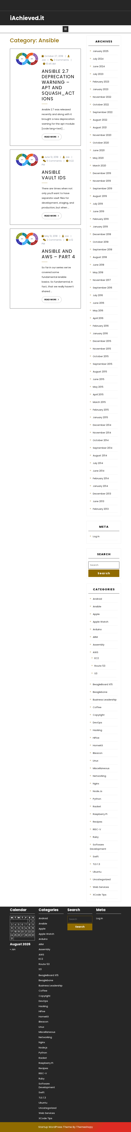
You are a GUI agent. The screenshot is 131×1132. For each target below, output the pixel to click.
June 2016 (98, 303)
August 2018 (100, 257)
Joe (44, 60)
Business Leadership (105, 699)
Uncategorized (102, 879)
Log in (96, 536)
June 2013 (98, 501)
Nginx (96, 783)
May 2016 (98, 310)
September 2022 (102, 112)
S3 (95, 673)
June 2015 (98, 379)
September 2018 (102, 249)
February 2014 (101, 478)
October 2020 (101, 142)
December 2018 (102, 234)
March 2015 (99, 402)
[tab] (65, 29)
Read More (49, 136)
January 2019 (100, 226)
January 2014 (100, 486)
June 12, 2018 (51, 157)
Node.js (97, 791)
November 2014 (102, 432)
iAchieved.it (27, 18)
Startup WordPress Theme (55, 1127)
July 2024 (98, 58)
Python (97, 798)
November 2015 (102, 348)
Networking (99, 776)
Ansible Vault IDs (54, 175)
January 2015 (100, 417)
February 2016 (101, 325)
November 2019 (102, 180)
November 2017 (102, 280)
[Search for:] (103, 565)
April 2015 (98, 394)
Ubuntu (97, 871)
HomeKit (98, 745)
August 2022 (100, 119)
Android (97, 598)
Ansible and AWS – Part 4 (58, 254)
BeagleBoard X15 (103, 684)
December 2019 (102, 173)
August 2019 (100, 196)
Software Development (98, 847)
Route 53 (99, 665)
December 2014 (102, 425)
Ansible (97, 606)
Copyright (99, 715)
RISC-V (97, 829)
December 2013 (102, 493)
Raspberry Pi (100, 814)
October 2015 (101, 356)
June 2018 (98, 264)
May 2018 (98, 272)
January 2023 (100, 89)
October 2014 (101, 440)
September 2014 (102, 447)
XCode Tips (99, 894)
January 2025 (100, 51)
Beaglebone (100, 692)
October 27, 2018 (53, 56)
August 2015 (100, 371)
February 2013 (101, 509)
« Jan (12, 949)
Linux (95, 760)
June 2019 (98, 211)
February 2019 (101, 219)
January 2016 (100, 333)
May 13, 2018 (51, 236)
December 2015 (102, 341)
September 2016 (102, 287)
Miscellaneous (101, 768)
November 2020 (102, 135)
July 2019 (98, 203)
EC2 (96, 658)
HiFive (96, 737)
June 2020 (99, 150)
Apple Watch (100, 621)
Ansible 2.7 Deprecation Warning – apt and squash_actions (58, 85)
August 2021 (100, 127)
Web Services (101, 887)
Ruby (96, 837)
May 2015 (98, 386)
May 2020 (98, 158)
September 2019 (102, 188)
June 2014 (98, 470)
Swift (96, 856)
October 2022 (101, 104)
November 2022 (102, 97)
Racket (97, 806)
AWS (95, 652)
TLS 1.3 (96, 864)
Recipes (97, 821)
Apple (96, 614)
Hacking (97, 730)
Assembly (98, 644)
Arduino (97, 629)
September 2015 (102, 364)
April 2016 (98, 318)
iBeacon (97, 753)
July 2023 (98, 74)
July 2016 (98, 295)
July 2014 (98, 463)
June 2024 (99, 66)
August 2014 (100, 455)
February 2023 (101, 81)
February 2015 (101, 409)
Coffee (97, 707)
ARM (95, 637)
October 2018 (100, 242)
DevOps (97, 722)
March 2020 (99, 165)
